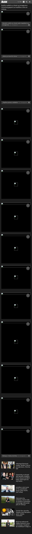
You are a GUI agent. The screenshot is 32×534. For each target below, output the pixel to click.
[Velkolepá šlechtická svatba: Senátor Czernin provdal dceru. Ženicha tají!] (8, 466)
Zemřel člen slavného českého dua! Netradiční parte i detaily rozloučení (23, 513)
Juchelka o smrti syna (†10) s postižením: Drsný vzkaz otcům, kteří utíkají (22, 489)
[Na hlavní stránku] (4, 2)
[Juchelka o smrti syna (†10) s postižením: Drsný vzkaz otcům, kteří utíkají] (8, 489)
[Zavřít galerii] (29, 2)
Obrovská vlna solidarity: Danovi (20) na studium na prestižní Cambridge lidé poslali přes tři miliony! (23, 501)
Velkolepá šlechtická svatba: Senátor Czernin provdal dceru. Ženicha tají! (23, 466)
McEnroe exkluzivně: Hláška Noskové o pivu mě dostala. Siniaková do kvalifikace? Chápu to (23, 524)
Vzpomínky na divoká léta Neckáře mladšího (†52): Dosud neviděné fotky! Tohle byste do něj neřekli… (23, 478)
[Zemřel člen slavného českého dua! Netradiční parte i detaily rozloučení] (8, 513)
